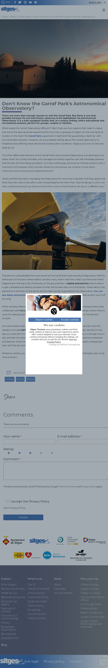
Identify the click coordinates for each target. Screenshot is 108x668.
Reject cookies (44, 319)
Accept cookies (70, 319)
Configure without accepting (64, 344)
